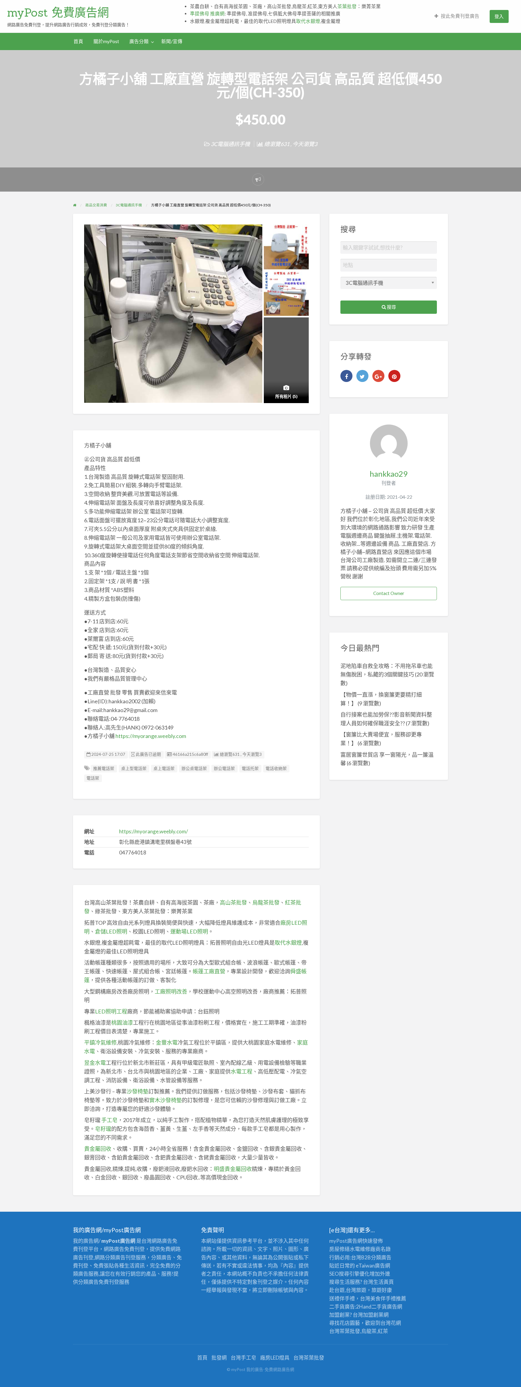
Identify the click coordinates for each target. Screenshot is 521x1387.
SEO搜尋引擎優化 (349, 1274)
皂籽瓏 (103, 1128)
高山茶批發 (233, 902)
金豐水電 (167, 1042)
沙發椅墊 (137, 1091)
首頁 (78, 41)
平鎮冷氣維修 (100, 1042)
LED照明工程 (111, 1011)
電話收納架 (276, 768)
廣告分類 (139, 41)
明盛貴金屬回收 (233, 1169)
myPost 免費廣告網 (58, 12)
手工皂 (109, 1120)
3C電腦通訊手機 (230, 144)
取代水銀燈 (308, 21)
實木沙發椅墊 (165, 1100)
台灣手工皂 (243, 1357)
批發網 (219, 1357)
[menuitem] (457, 16)
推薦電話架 (103, 768)
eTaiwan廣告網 (373, 1265)
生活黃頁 (383, 1282)
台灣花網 (390, 1323)
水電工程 (241, 1071)
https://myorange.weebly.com (150, 736)
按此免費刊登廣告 (460, 16)
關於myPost (106, 41)
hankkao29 (389, 473)
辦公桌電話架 (194, 768)
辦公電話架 (224, 768)
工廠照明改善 (171, 991)
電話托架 (250, 768)
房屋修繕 (339, 1249)
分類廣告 (381, 1257)
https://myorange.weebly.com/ (153, 831)
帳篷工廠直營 (209, 971)
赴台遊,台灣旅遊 (347, 1290)
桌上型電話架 (134, 768)
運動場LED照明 (189, 931)
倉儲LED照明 (111, 931)
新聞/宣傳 (171, 41)
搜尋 (391, 307)
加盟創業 (373, 1315)
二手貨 (379, 1306)
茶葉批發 (347, 6)
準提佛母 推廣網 (207, 13)
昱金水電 (95, 1062)
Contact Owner (388, 593)
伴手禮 (388, 1298)
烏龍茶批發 (265, 902)
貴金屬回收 (97, 1148)
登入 (499, 16)
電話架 (93, 778)
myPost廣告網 (345, 1241)
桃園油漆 (122, 1022)
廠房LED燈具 (274, 1357)
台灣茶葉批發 (344, 1331)
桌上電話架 (164, 768)
